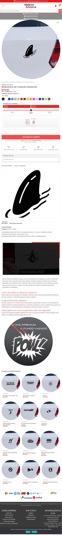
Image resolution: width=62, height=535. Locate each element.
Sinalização (12, 82)
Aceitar (28, 531)
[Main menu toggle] (3, 5)
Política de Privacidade (9, 519)
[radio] (3, 99)
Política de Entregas (8, 521)
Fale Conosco (9, 517)
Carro (6, 82)
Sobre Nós (9, 513)
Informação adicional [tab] (15, 223)
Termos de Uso (9, 515)
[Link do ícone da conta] (55, 5)
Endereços (31, 515)
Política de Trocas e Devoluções (9, 523)
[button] (57, 22)
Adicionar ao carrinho (31, 137)
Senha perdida (31, 519)
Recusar (34, 531)
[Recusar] (60, 531)
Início (3, 82)
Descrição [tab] (5, 223)
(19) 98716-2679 (54, 526)
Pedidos (31, 513)
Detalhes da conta (31, 517)
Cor (3, 96)
